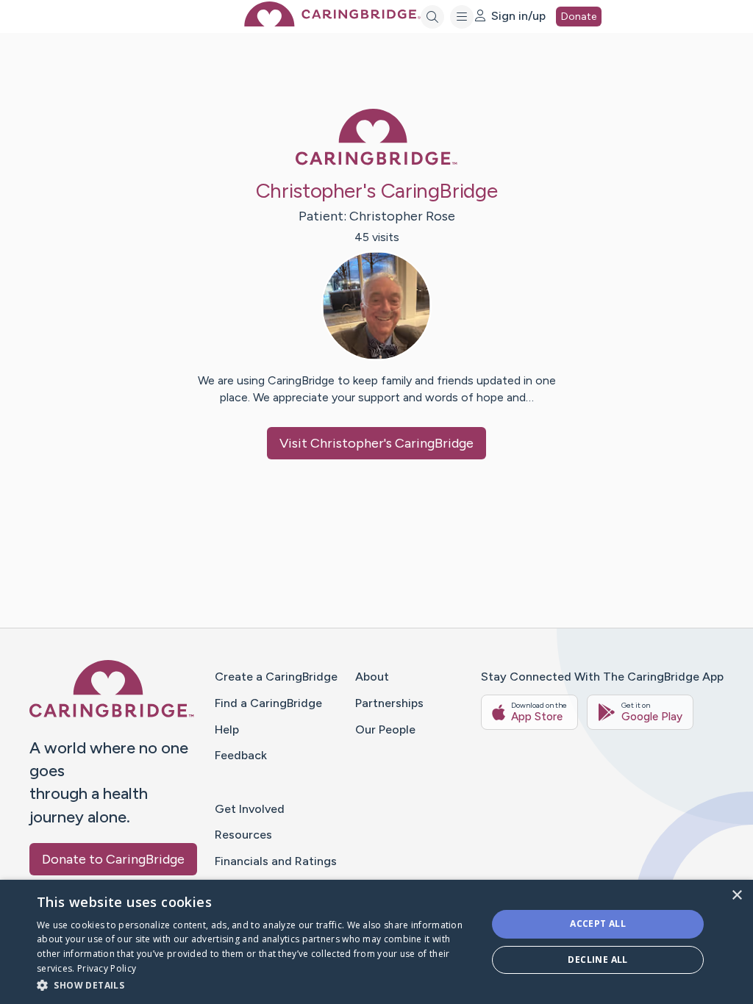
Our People (385, 729)
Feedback (241, 755)
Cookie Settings (666, 934)
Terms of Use (517, 934)
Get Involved (250, 809)
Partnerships (389, 703)
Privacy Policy (588, 934)
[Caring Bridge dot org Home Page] (332, 22)
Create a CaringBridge (276, 677)
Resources (243, 835)
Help (227, 729)
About (372, 677)
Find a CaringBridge (268, 703)
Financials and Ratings (276, 861)
